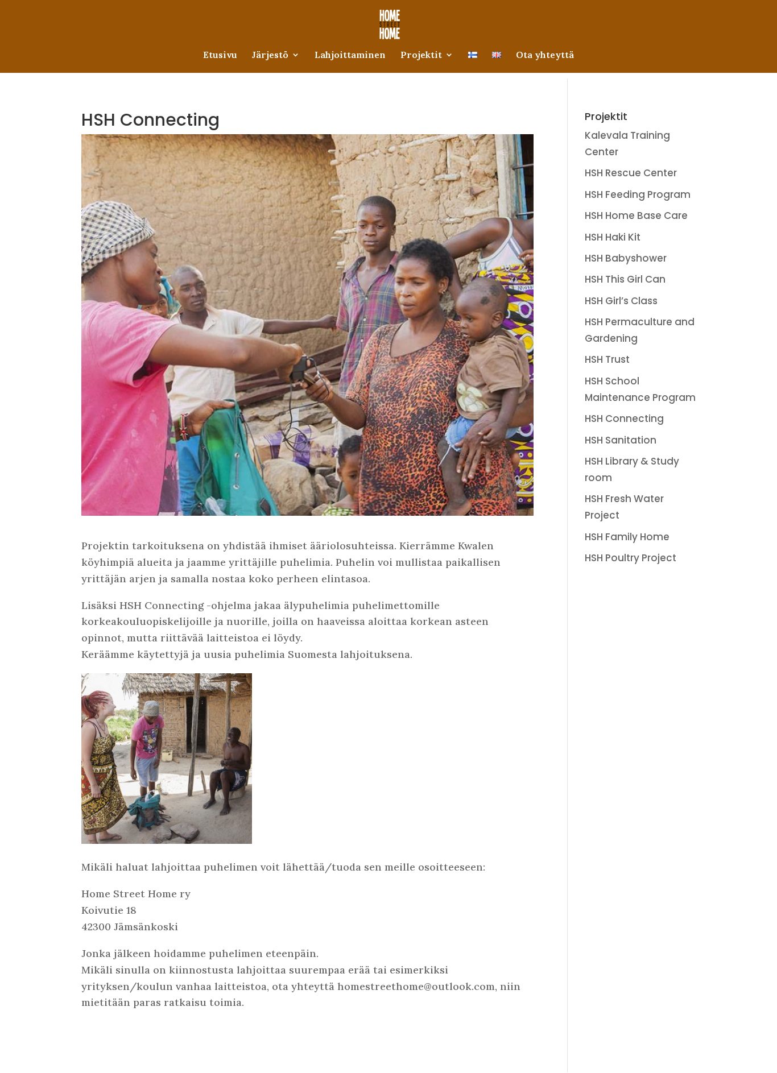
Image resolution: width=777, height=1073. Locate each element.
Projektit (421, 55)
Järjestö (270, 55)
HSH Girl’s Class (621, 301)
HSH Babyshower (626, 258)
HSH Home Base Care (636, 215)
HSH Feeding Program (638, 194)
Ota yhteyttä (545, 55)
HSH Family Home (627, 537)
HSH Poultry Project (630, 558)
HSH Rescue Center (631, 173)
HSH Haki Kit (612, 237)
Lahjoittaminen (350, 55)
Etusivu (220, 55)
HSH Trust (607, 359)
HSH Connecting (624, 418)
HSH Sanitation (620, 440)
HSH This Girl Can (625, 279)
